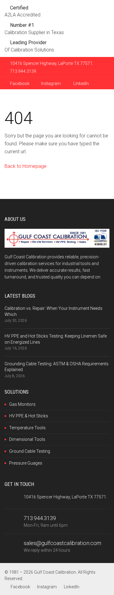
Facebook (19, 83)
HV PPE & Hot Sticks (28, 415)
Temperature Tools (27, 427)
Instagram (51, 83)
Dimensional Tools (27, 439)
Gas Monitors (22, 404)
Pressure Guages (25, 463)
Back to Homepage (26, 166)
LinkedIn (80, 83)
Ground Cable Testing (29, 451)
